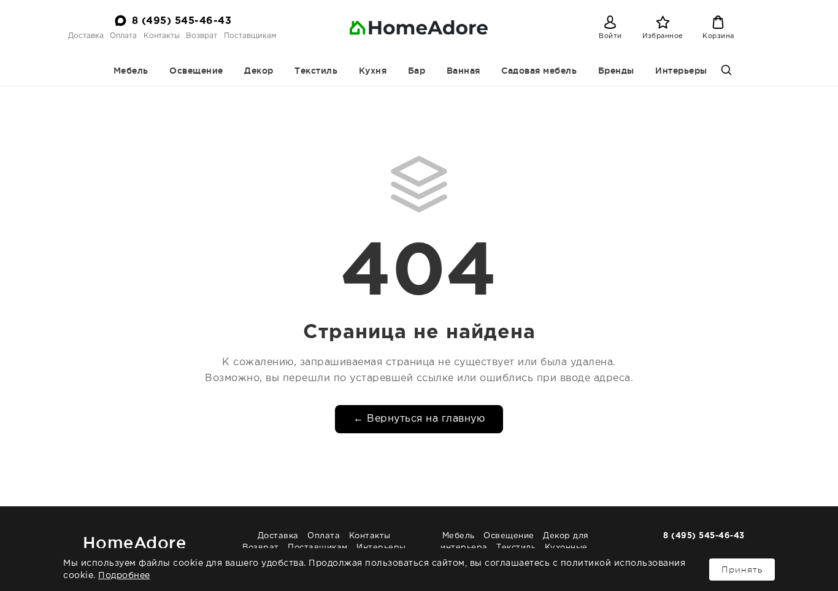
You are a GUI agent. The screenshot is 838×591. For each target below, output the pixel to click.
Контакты (162, 36)
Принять (742, 569)
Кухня (373, 70)
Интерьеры (681, 70)
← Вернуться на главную (419, 418)
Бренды (616, 70)
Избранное (662, 36)
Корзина (718, 36)
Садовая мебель (539, 70)
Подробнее (124, 575)
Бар (417, 70)
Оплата (123, 36)
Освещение (196, 70)
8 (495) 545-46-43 (182, 21)
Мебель (130, 70)
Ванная (463, 70)
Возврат (201, 36)
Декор (259, 70)
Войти (610, 36)
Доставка (86, 36)
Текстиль (315, 70)
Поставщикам (250, 36)
